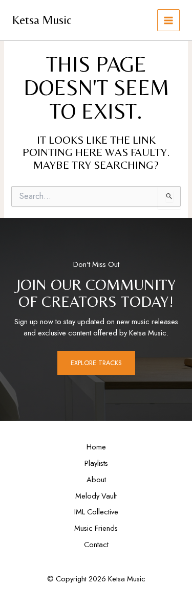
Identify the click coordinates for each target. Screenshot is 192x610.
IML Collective (96, 511)
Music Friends (96, 528)
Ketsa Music (42, 20)
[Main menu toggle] (168, 20)
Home (96, 446)
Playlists (96, 463)
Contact (96, 544)
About (96, 479)
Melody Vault (96, 495)
